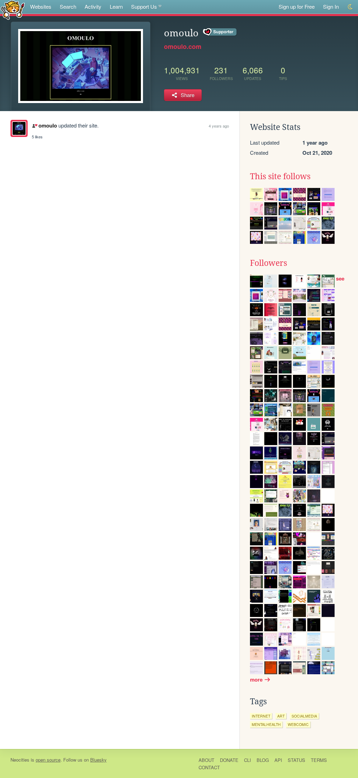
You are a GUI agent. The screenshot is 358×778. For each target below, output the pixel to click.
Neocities (19, 759)
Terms (319, 760)
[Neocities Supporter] (220, 32)
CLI (247, 760)
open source (48, 759)
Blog (263, 760)
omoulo (47, 125)
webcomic (298, 724)
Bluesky (98, 759)
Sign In (331, 6)
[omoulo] (19, 128)
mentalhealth (266, 724)
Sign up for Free (297, 6)
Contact (209, 767)
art (281, 716)
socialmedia (304, 716)
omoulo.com (182, 46)
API (278, 760)
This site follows (280, 176)
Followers (268, 263)
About (206, 760)
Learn (116, 6)
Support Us (144, 6)
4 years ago (219, 126)
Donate (229, 760)
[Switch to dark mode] (350, 7)
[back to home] (13, 9)
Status (296, 760)
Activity (93, 6)
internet (261, 716)
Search (68, 6)
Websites (40, 6)
